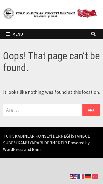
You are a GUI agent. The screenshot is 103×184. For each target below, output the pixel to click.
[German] (88, 176)
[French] (81, 176)
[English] (73, 176)
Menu (17, 34)
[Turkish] (95, 176)
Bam (36, 149)
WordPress (13, 149)
